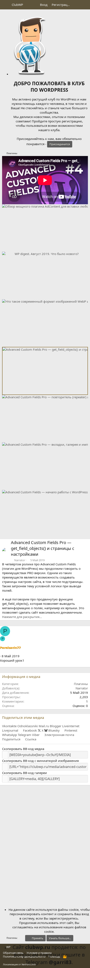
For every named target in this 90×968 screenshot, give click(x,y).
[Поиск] (85, 5)
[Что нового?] (77, 5)
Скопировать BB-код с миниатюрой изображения (40, 761)
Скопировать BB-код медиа (23, 749)
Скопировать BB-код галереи (24, 773)
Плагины (81, 684)
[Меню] (6, 5)
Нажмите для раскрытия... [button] (22, 617)
